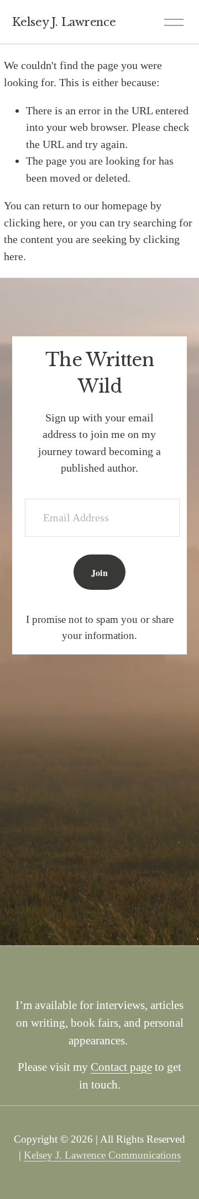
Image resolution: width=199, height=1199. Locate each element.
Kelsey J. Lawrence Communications (102, 1155)
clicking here (33, 222)
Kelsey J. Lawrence (64, 22)
